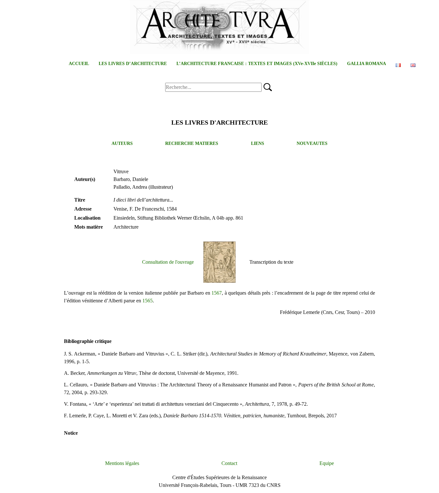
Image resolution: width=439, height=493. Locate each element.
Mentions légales (122, 463)
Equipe (326, 463)
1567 (216, 293)
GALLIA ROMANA (366, 63)
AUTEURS (122, 143)
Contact (229, 463)
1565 (147, 300)
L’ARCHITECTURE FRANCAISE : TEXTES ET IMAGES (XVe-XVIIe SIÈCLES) (256, 63)
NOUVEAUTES (312, 143)
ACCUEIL (79, 63)
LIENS (257, 143)
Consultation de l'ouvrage (168, 262)
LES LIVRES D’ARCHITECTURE (133, 63)
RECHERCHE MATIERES (191, 143)
